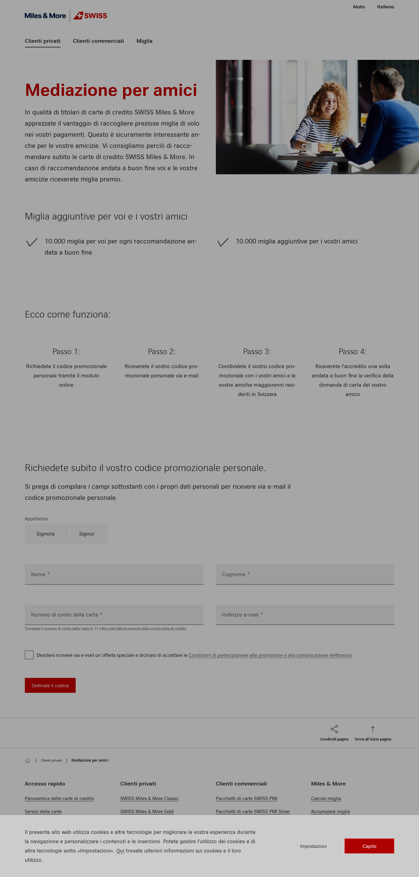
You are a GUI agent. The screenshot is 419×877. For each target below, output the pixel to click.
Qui (120, 850)
